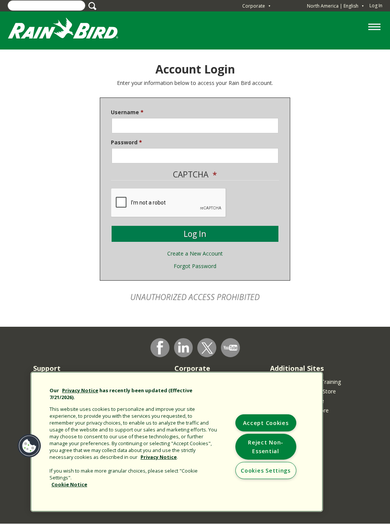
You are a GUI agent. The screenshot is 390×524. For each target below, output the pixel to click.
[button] (29, 446)
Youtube (230, 348)
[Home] (70, 30)
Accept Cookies (266, 423)
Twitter (207, 348)
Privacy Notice (80, 390)
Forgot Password (195, 266)
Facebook (160, 348)
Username (125, 112)
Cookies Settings (266, 470)
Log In (375, 5)
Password (124, 142)
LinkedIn (183, 347)
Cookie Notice (69, 484)
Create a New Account (195, 253)
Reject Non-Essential (265, 447)
